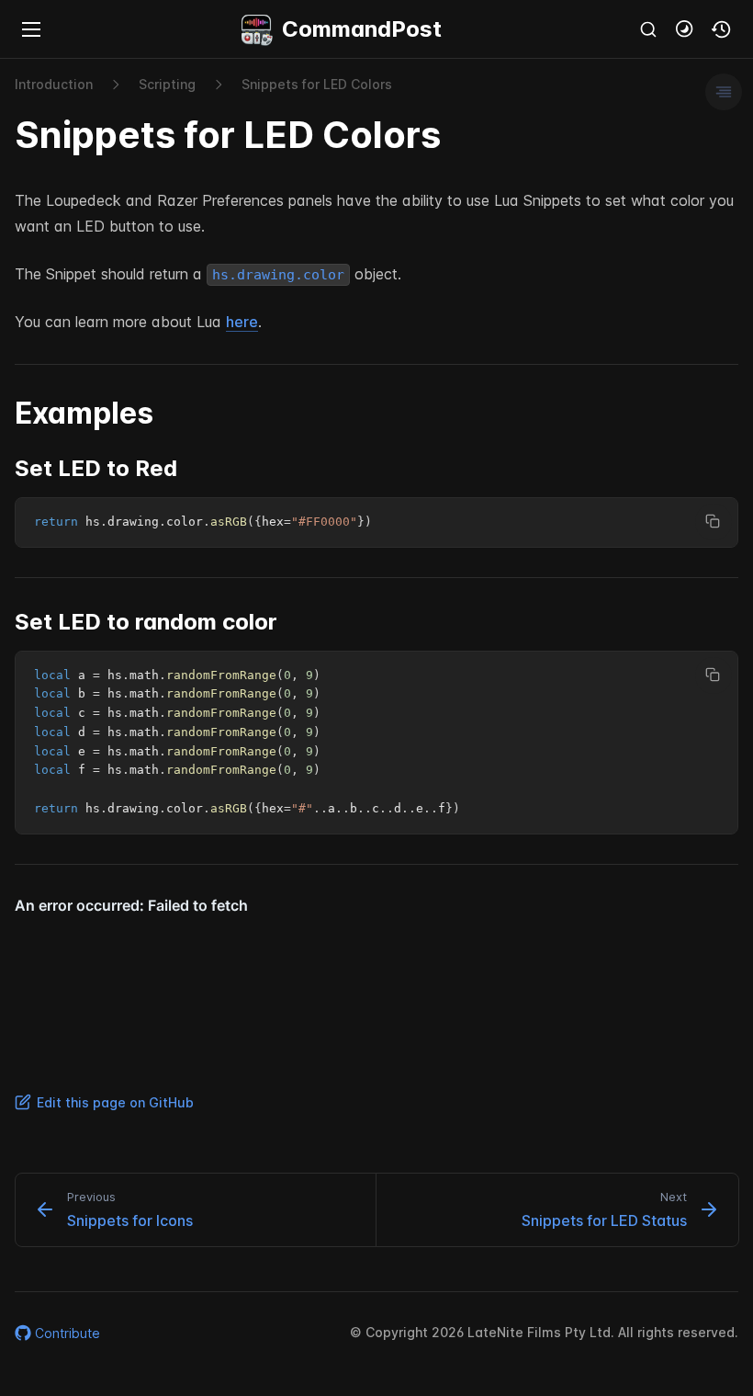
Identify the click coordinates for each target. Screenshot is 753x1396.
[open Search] (648, 29)
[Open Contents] (723, 92)
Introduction (54, 84)
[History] (721, 29)
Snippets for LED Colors (317, 84)
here (242, 321)
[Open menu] (31, 29)
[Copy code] (713, 522)
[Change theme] (685, 29)
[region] (376, 522)
